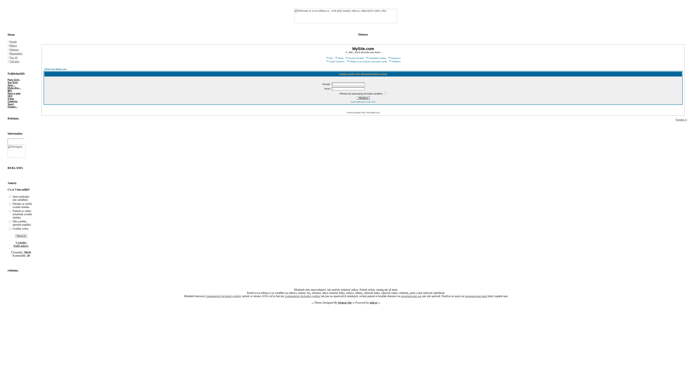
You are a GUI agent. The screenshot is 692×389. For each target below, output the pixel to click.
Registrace (396, 58)
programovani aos (411, 296)
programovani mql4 (476, 296)
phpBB (357, 113)
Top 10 (13, 57)
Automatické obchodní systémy (223, 296)
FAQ (331, 58)
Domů (13, 41)
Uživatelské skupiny (377, 58)
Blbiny (13, 45)
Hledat (340, 58)
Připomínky (16, 53)
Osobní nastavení (337, 62)
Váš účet (14, 61)
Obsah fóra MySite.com (55, 69)
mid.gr (374, 302)
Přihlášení (396, 62)
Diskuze (14, 49)
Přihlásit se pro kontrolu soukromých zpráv (368, 62)
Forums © (681, 119)
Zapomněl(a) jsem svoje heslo (363, 102)
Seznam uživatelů (356, 58)
